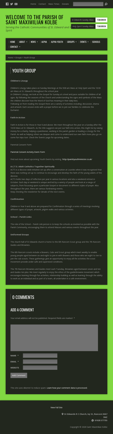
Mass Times (53, 4)
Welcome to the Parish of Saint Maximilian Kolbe (34, 19)
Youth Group (29, 57)
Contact (42, 4)
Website (14, 367)
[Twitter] (11, 4)
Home (33, 4)
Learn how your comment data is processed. (67, 388)
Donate (65, 4)
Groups (18, 57)
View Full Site (56, 407)
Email (14, 361)
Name (14, 355)
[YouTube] (16, 4)
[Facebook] (7, 4)
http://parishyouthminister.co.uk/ (77, 159)
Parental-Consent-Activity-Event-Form (27, 152)
